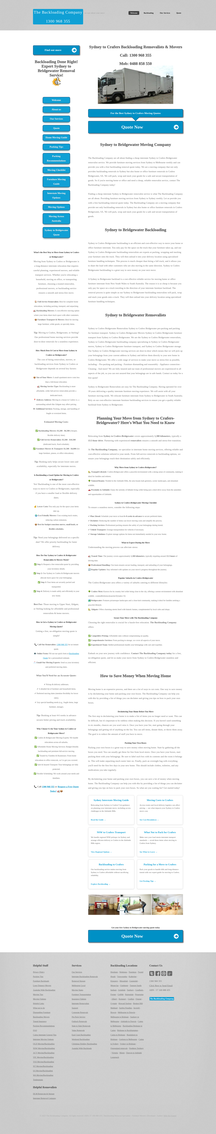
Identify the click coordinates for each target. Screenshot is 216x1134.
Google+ (170, 973)
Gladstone (124, 985)
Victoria (115, 1053)
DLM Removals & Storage (43, 1094)
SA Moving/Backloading (43, 1071)
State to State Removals (81, 1026)
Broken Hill (137, 1003)
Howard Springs (125, 1003)
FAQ (35, 1030)
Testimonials (38, 1080)
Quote (178, 13)
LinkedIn (164, 973)
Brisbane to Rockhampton (127, 1030)
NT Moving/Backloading (43, 1066)
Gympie (113, 1003)
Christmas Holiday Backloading (84, 1044)
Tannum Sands (136, 985)
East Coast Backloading (81, 1035)
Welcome (134, 13)
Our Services (165, 13)
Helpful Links (38, 1003)
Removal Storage (78, 981)
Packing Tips (56, 147)
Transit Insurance (39, 1021)
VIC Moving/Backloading (43, 1057)
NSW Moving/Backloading (44, 1048)
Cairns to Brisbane (117, 1035)
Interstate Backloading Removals (85, 977)
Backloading (149, 13)
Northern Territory (136, 1048)
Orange (139, 999)
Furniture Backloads (41, 981)
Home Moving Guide (56, 137)
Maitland (114, 1008)
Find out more (53, 50)
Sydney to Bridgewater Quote (56, 232)
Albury (114, 999)
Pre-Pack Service (78, 1017)
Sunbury (130, 990)
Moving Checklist (56, 170)
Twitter (152, 973)
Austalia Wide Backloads (82, 1048)
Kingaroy (114, 981)
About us (56, 109)
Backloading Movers (41, 1017)
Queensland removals (119, 1048)
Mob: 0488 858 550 (135, 63)
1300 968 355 (58, 21)
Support (75, 1008)
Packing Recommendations (56, 158)
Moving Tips (38, 994)
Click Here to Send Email (161, 985)
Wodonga (123, 972)
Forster (113, 994)
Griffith (121, 994)
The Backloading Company (58, 12)
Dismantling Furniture (41, 1012)
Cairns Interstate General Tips (44, 1035)
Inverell (137, 1008)
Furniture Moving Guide (56, 181)
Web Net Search (170, 1116)
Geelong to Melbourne (128, 1039)
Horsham (114, 972)
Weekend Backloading (81, 1039)
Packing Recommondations (44, 1026)
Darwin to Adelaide (134, 1053)
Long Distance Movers (42, 985)
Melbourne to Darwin (126, 1012)
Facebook (158, 973)
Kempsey (122, 999)
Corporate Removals (80, 1012)
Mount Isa (114, 985)
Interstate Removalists (80, 1003)
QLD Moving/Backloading (43, 1044)
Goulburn (139, 990)
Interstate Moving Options (56, 195)
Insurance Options (79, 999)
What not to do (39, 1008)
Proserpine (139, 994)
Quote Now (132, 127)
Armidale (121, 990)
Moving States (77, 990)
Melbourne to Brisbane (119, 1017)
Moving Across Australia (56, 218)
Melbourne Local (78, 985)
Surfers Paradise (125, 1008)
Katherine (132, 977)
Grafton (131, 999)
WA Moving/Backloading (43, 1075)
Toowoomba (122, 977)
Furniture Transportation (81, 994)
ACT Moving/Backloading (43, 1053)
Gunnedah (133, 981)
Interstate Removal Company (44, 1098)
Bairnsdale (129, 994)
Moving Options (56, 207)
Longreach (114, 1057)
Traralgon (132, 972)
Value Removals (78, 1030)
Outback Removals (79, 1021)
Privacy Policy (38, 972)
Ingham (113, 990)
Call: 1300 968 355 (135, 55)
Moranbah (124, 981)
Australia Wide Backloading (44, 990)
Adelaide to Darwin (128, 1021)
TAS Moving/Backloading (43, 1062)
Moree (122, 1053)
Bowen (113, 1012)
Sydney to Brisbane (128, 1044)
